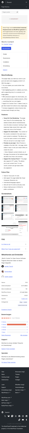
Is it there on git (5, 244)
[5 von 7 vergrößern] (12, 215)
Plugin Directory (5, 6)
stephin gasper (9, 276)
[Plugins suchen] (17, 12)
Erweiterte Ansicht (6, 309)
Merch (17, 392)
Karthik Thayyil (8, 44)
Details (5, 54)
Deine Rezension (6, 335)
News (3, 374)
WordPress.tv (5, 392)
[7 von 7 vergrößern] (25, 223)
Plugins (17, 377)
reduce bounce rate (22, 305)
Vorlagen (17, 379)
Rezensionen (6, 58)
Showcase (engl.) (20, 371)
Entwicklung (6, 66)
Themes (17, 374)
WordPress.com (6, 397)
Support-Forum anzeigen (8, 349)
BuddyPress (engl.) (7, 405)
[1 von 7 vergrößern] (12, 198)
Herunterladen (6, 48)
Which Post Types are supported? (10, 249)
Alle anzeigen (24, 335)
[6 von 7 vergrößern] (25, 215)
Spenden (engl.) (20, 390)
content (25, 302)
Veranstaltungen (19, 387)
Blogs (21, 302)
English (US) (25, 298)
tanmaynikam (8, 271)
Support (5, 70)
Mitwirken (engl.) (19, 384)
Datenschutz (4, 379)
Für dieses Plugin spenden (8, 362)
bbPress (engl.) (6, 403)
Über (2, 371)
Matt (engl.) (5, 400)
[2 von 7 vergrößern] (25, 198)
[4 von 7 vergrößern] (25, 206)
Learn (3, 384)
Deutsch (7, 412)
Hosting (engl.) (5, 377)
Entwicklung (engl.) (6, 390)
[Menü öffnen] (26, 2)
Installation (6, 62)
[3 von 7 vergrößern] (12, 206)
